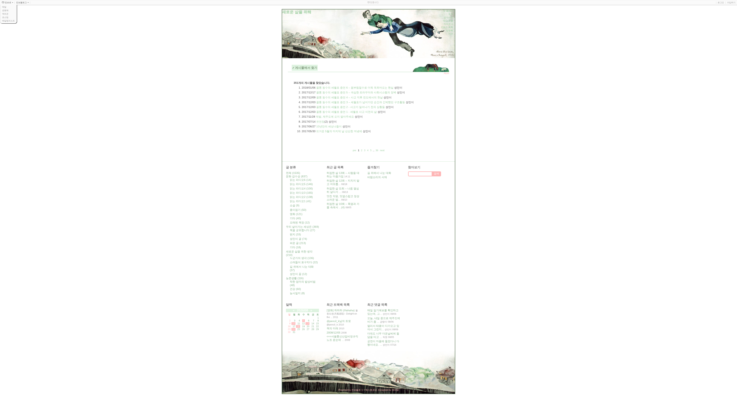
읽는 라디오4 (301, 188)
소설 (294, 205)
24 (293, 329)
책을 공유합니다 (302, 230)
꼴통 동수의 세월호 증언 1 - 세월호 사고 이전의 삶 (346, 111)
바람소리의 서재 (377, 177)
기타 (295, 218)
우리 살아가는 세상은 (302, 226)
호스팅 (5, 17)
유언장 (320, 121)
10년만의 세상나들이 (329, 126)
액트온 (5, 14)
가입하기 (731, 2)
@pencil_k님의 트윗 (339, 321)
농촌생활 (295, 278)
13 (307, 323)
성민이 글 (298, 238)
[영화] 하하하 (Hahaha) (341, 310)
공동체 (5, 10)
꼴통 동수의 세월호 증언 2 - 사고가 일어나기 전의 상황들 (350, 107)
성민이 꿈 (298, 274)
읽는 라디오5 (301, 184)
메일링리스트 (8, 21)
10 (293, 323)
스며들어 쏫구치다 (304, 262)
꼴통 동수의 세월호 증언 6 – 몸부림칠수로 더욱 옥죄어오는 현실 (354, 87)
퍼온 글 (298, 243)
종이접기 (298, 209)
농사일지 (297, 293)
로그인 (721, 2)
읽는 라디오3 (301, 192)
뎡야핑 (395, 390)
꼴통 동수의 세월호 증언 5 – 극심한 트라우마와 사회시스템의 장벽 (356, 92)
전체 (293, 172)
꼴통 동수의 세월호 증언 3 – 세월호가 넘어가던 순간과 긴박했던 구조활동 (360, 102)
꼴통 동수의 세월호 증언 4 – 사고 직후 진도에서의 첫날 (349, 97)
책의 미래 (332, 328)
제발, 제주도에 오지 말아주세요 (335, 116)
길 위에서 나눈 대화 (379, 172)
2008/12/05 (333, 332)
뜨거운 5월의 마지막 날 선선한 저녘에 (339, 131)
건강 (295, 288)
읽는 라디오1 (300, 201)
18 (298, 326)
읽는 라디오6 (300, 179)
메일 (4, 7)
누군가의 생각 (302, 258)
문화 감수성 (296, 176)
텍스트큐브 (371, 390)
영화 (296, 214)
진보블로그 (357, 390)
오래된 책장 (300, 222)
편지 (295, 234)
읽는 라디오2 (301, 196)
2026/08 (302, 310)
